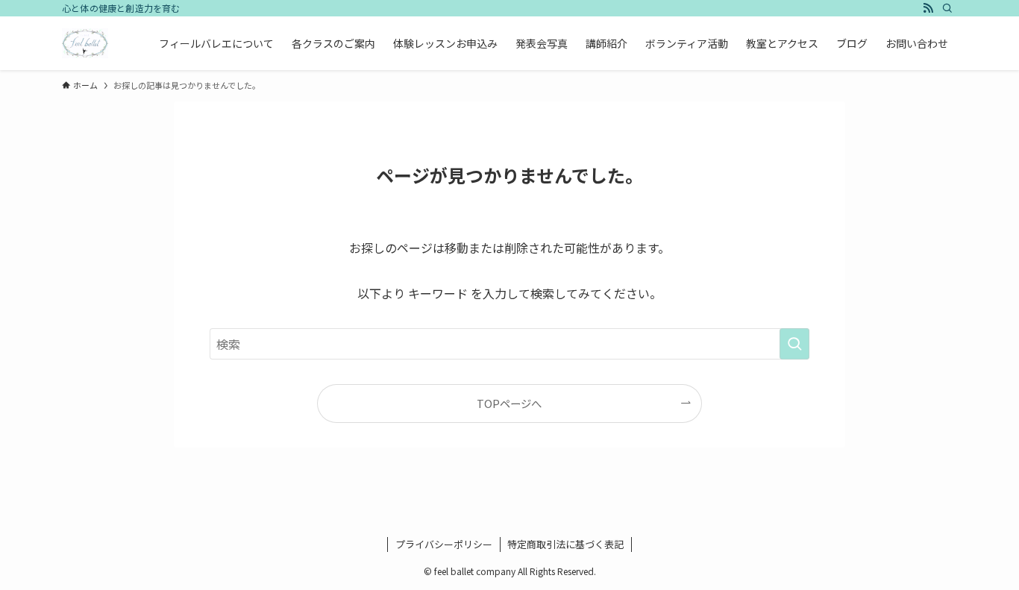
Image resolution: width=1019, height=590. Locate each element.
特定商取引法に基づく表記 (565, 544)
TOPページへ (509, 403)
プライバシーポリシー (443, 544)
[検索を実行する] (794, 344)
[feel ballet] (85, 43)
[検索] (947, 8)
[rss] (928, 8)
